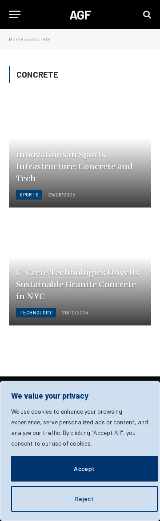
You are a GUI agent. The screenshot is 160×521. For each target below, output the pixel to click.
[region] (80, 451)
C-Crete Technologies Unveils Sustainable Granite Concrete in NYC (77, 284)
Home (16, 39)
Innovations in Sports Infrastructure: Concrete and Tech (74, 166)
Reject (84, 498)
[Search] (146, 14)
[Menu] (14, 14)
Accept (84, 468)
